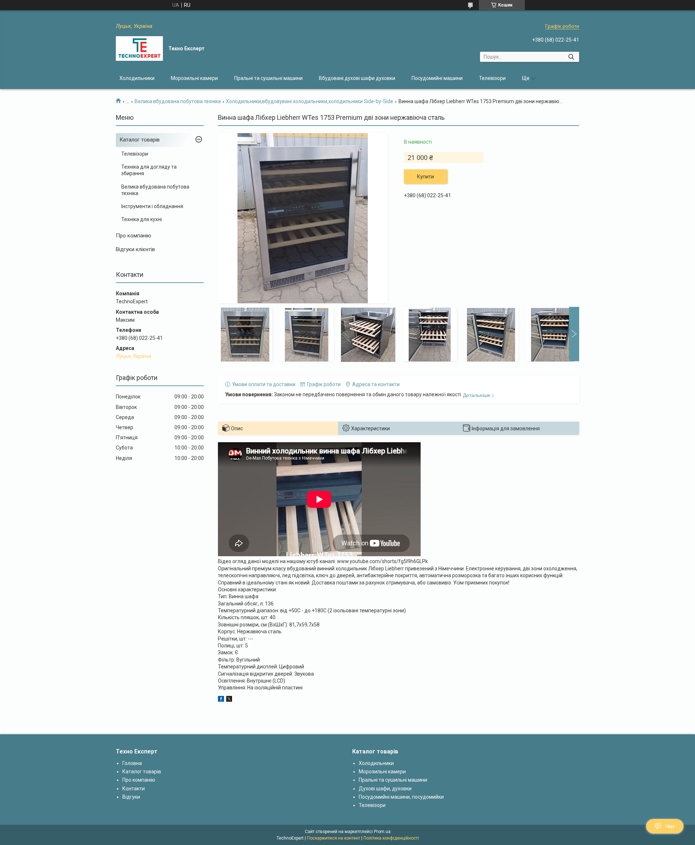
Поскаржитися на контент (333, 838)
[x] (229, 700)
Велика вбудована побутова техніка (178, 101)
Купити (425, 176)
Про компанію (133, 235)
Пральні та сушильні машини (268, 78)
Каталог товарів (139, 139)
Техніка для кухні (141, 219)
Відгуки (131, 797)
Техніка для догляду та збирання (149, 170)
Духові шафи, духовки (385, 788)
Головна (132, 763)
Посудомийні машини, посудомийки (401, 797)
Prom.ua (382, 831)
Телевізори (492, 78)
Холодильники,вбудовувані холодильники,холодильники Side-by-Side (309, 101)
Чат (670, 826)
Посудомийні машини (437, 78)
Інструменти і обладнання (152, 206)
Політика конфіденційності (391, 838)
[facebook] (221, 700)
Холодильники (137, 78)
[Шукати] (571, 57)
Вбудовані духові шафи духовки (357, 78)
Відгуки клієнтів (135, 249)
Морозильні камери (194, 78)
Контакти (133, 788)
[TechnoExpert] (139, 48)
